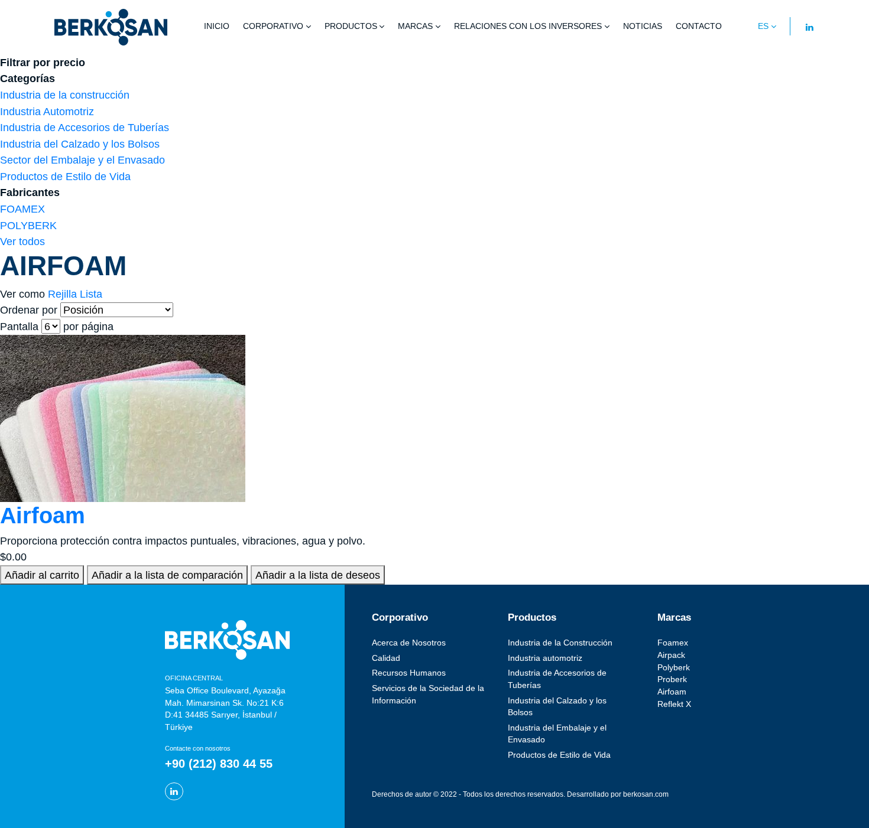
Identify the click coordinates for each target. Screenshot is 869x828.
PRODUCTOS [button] (351, 26)
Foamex (672, 642)
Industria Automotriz (47, 111)
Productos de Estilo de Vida (65, 176)
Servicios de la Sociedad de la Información (428, 694)
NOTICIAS (642, 26)
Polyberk (673, 667)
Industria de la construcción (64, 95)
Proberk (672, 679)
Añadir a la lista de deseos (317, 575)
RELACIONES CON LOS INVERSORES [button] (528, 26)
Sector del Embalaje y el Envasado (82, 160)
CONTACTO (699, 26)
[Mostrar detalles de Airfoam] (122, 417)
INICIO (216, 26)
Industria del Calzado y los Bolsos (80, 144)
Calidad (386, 658)
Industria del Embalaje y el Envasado (557, 734)
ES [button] (763, 26)
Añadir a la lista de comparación (167, 575)
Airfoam (42, 515)
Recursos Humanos (409, 673)
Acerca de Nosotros (409, 642)
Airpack (671, 655)
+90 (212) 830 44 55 (219, 763)
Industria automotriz (545, 658)
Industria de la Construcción (560, 642)
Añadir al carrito (42, 575)
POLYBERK (28, 225)
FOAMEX (22, 209)
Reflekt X (674, 704)
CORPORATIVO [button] (273, 26)
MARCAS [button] (415, 26)
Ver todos (22, 241)
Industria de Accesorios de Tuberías (84, 127)
